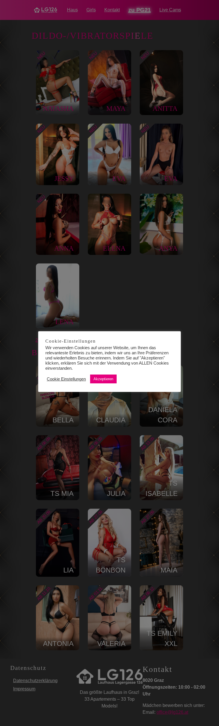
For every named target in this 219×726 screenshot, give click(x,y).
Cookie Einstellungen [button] (66, 379)
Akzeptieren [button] (103, 379)
